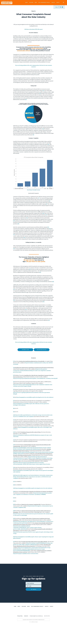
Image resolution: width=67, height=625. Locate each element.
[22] (53, 281)
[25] (43, 301)
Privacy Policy (19, 615)
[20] (30, 269)
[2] (40, 93)
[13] (14, 220)
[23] (14, 289)
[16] (50, 228)
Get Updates (33, 589)
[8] (49, 201)
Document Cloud (25, 349)
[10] (43, 213)
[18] (24, 237)
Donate (57, 2)
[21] (40, 272)
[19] (14, 248)
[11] (46, 214)
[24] (14, 300)
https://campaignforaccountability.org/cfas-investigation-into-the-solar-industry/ (34, 397)
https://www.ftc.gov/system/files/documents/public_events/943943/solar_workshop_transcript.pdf (35, 378)
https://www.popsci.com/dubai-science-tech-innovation (25, 553)
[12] (27, 217)
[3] (25, 99)
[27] (49, 320)
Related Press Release (41, 349)
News (36, 2)
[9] (46, 204)
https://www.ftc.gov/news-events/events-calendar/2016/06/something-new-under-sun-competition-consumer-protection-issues (32, 370)
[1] (43, 90)
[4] (43, 128)
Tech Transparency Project (44, 2)
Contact (53, 2)
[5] (33, 134)
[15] (48, 227)
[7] (38, 198)
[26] (26, 309)
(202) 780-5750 (47, 615)
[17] (14, 234)
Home (15, 606)
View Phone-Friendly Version (33, 190)
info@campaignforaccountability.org (36, 615)
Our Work (31, 2)
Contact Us (26, 615)
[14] (18, 223)
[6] (48, 144)
